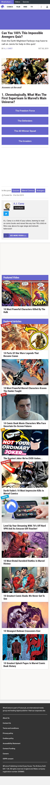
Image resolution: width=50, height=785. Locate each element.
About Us (6, 718)
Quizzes (26, 2)
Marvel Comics (28, 190)
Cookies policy (8, 738)
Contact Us (7, 723)
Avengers (40, 190)
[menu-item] (10, 7)
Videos (17, 2)
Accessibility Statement (11, 743)
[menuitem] (7, 2)
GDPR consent (8, 759)
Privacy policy (8, 733)
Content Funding (9, 748)
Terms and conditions (11, 728)
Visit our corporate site (36, 711)
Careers (6, 754)
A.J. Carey (8, 48)
